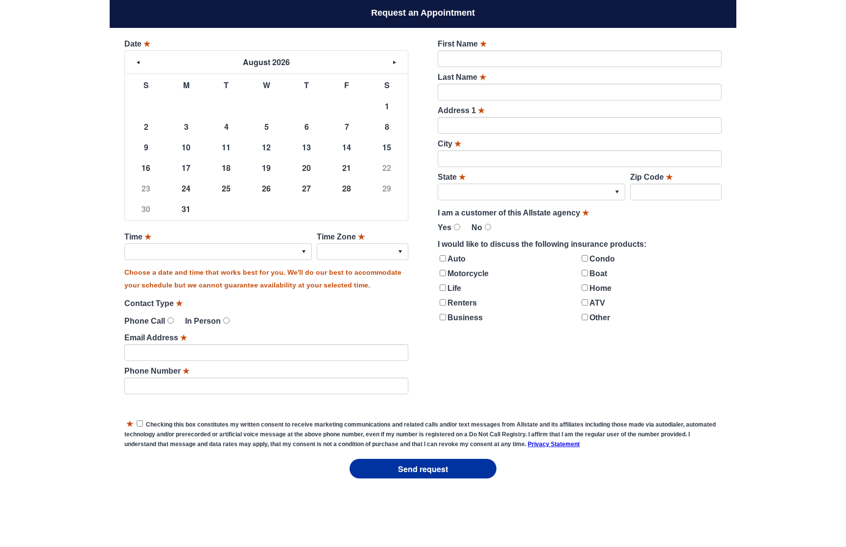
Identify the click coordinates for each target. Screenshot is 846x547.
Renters (462, 303)
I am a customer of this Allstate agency (513, 213)
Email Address (155, 337)
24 (186, 188)
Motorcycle (468, 273)
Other (599, 317)
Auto (456, 259)
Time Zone (341, 237)
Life (454, 288)
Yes (444, 227)
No (476, 227)
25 (226, 188)
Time (137, 237)
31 (186, 208)
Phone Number (156, 371)
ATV (597, 303)
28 (346, 188)
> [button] (394, 62)
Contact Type (153, 303)
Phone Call (144, 321)
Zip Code (651, 177)
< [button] (138, 62)
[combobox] (218, 251)
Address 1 (461, 110)
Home (600, 288)
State (452, 177)
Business (465, 317)
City (449, 144)
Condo (602, 259)
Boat (598, 273)
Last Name (462, 77)
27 (306, 188)
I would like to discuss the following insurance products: (542, 244)
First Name (462, 44)
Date (137, 44)
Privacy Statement (554, 444)
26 (266, 188)
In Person (203, 321)
